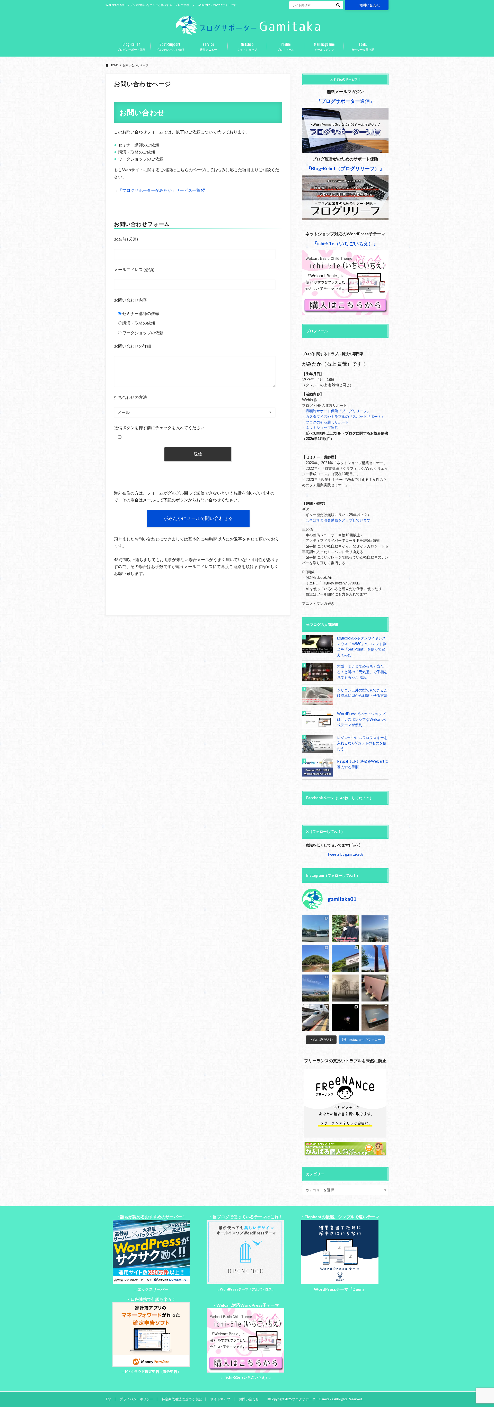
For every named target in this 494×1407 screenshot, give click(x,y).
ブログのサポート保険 (131, 46)
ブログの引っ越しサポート (327, 422)
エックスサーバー (152, 1289)
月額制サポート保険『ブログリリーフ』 (338, 411)
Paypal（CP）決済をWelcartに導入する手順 (362, 764)
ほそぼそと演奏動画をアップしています (338, 520)
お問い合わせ (369, 5)
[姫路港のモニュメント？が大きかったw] (375, 958)
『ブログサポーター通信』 (345, 101)
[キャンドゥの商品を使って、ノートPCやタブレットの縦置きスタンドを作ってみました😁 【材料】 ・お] (375, 988)
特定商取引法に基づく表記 (182, 1399)
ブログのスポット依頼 (170, 46)
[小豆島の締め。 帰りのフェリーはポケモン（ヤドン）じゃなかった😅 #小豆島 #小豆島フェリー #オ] (375, 928)
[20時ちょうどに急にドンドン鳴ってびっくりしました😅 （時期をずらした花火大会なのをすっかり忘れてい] (345, 1017)
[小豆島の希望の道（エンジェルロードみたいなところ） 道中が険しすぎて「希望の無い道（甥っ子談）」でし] (315, 958)
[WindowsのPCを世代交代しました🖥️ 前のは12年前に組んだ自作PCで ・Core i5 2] (375, 1017)
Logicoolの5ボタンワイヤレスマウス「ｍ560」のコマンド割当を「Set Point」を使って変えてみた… (361, 646)
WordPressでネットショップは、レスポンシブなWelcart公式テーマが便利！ (361, 719)
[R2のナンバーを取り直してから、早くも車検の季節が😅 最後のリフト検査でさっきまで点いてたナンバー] (315, 928)
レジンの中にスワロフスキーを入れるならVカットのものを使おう (362, 743)
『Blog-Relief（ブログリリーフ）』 (345, 168)
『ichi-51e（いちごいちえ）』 (247, 1377)
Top (108, 1399)
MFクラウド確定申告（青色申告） (153, 1371)
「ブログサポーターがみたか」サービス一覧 (159, 190)
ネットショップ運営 (322, 427)
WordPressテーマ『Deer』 (340, 1289)
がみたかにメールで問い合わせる (198, 518)
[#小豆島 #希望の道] (345, 928)
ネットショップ (247, 46)
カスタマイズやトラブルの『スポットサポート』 (345, 416)
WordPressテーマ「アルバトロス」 (247, 1289)
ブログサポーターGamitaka (312, 1399)
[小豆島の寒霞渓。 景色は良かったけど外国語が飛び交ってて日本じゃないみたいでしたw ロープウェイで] (345, 958)
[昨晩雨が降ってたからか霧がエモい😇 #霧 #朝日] (345, 988)
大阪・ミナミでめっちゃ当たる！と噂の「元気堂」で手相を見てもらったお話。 (362, 671)
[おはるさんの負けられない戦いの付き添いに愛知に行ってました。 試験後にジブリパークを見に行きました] (315, 1017)
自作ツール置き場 (362, 46)
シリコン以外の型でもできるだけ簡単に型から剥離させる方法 (362, 693)
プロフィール (285, 46)
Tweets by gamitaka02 (345, 854)
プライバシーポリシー (136, 1399)
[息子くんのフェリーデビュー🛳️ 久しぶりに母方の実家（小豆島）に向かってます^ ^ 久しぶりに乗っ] (315, 988)
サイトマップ (220, 1399)
